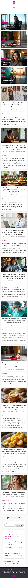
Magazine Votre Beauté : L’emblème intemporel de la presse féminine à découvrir (14, 105)
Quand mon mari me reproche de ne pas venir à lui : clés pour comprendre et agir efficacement (14, 147)
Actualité (3, 76)
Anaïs (13, 109)
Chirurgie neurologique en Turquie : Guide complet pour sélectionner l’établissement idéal (14, 321)
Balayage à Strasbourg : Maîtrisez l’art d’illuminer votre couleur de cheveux (13, 61)
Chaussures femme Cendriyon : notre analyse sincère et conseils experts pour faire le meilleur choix (13, 44)
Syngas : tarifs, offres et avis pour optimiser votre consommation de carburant (12, 79)
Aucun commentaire (21, 109)
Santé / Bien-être (7, 329)
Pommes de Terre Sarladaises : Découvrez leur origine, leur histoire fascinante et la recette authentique (14, 452)
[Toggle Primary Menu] (14, 7)
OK (14, 576)
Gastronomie (6, 198)
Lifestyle (3, 40)
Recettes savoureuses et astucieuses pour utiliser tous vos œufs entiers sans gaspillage (14, 190)
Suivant (18, 517)
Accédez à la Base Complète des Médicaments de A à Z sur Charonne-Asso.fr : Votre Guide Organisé (14, 232)
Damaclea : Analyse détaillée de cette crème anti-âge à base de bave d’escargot (14, 407)
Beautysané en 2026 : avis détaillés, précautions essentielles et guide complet (12, 26)
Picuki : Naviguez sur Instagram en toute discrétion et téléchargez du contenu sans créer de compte (14, 276)
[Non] (26, 573)
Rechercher (7, 523)
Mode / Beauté (4, 58)
